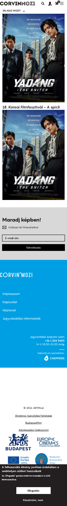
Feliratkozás (33, 247)
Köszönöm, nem (33, 500)
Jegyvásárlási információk (22, 318)
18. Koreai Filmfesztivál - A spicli (31, 107)
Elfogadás (33, 490)
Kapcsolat (10, 302)
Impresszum (11, 294)
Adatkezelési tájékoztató (34, 430)
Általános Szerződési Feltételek (33, 415)
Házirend (9, 310)
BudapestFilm (33, 422)
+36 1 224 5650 (54, 340)
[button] (51, 4)
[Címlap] (17, 3)
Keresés (43, 3)
